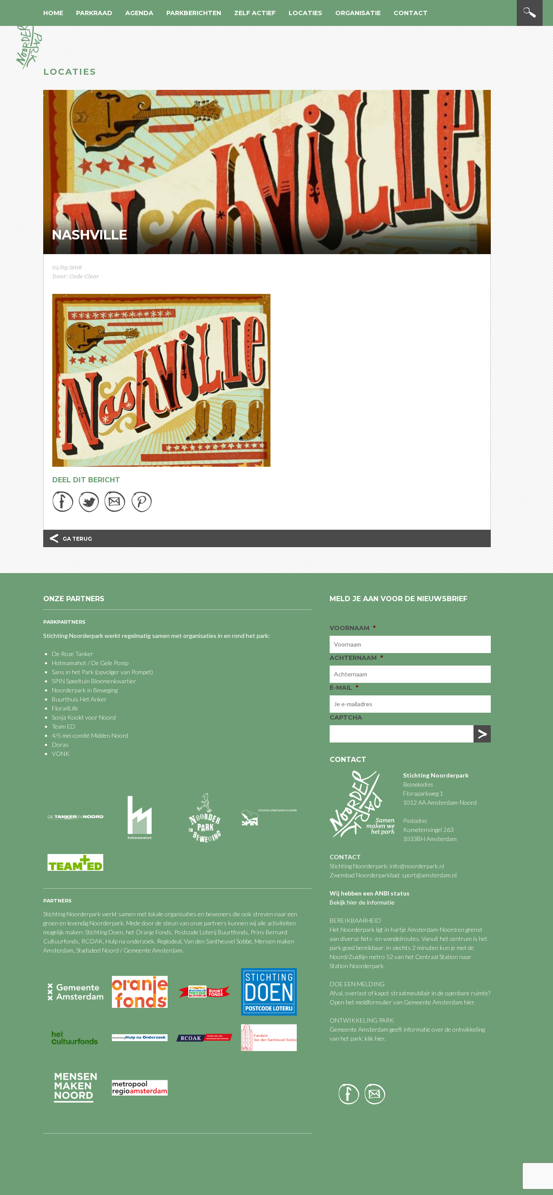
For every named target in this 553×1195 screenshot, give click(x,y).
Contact (411, 13)
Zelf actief (255, 13)
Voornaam (352, 628)
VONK (61, 753)
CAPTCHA (346, 717)
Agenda (139, 13)
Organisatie (358, 13)
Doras (60, 744)
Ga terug (77, 538)
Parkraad (94, 13)
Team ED (63, 726)
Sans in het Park (73, 672)
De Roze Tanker (72, 653)
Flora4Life (65, 708)
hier (469, 1002)
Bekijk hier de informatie (362, 902)
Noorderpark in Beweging (85, 690)
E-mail (344, 688)
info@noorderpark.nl (417, 866)
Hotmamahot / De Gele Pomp (90, 662)
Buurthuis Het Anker (79, 699)
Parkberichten (193, 13)
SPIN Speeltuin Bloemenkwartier (94, 681)
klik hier (374, 1038)
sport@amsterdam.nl (429, 875)
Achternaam (356, 658)
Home (53, 13)
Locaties (305, 13)
